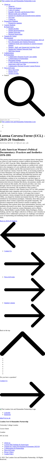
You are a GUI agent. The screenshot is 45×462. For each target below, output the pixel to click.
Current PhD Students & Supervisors (16, 445)
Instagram (7, 414)
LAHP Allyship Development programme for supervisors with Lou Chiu (23, 63)
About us (7, 4)
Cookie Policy (9, 454)
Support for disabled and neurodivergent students (24, 15)
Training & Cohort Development (10, 37)
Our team (11, 17)
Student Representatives (16, 30)
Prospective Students (11, 21)
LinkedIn (7, 413)
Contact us (11, 19)
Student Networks (14, 32)
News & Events (9, 68)
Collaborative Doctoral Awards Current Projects (24, 66)
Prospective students (15, 23)
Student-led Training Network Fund (20, 49)
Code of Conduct (14, 10)
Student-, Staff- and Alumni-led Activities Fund (24, 47)
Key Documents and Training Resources (21, 42)
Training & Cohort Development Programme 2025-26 (26, 40)
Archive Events (13, 73)
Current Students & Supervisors (9, 26)
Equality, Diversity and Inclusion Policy (21, 12)
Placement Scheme (14, 60)
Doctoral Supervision (15, 34)
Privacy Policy (9, 452)
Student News (13, 71)
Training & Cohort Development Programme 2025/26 (22, 446)
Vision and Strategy (14, 8)
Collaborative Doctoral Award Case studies (22, 57)
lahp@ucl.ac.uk (5, 418)
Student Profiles (13, 29)
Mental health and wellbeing (17, 14)
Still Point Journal (14, 51)
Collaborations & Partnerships (9, 54)
